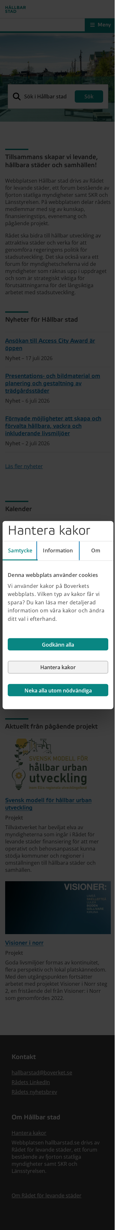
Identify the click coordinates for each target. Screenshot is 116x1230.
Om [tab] (95, 550)
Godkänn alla (58, 644)
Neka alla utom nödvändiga (58, 690)
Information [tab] (58, 550)
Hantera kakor (58, 666)
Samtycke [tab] (20, 550)
